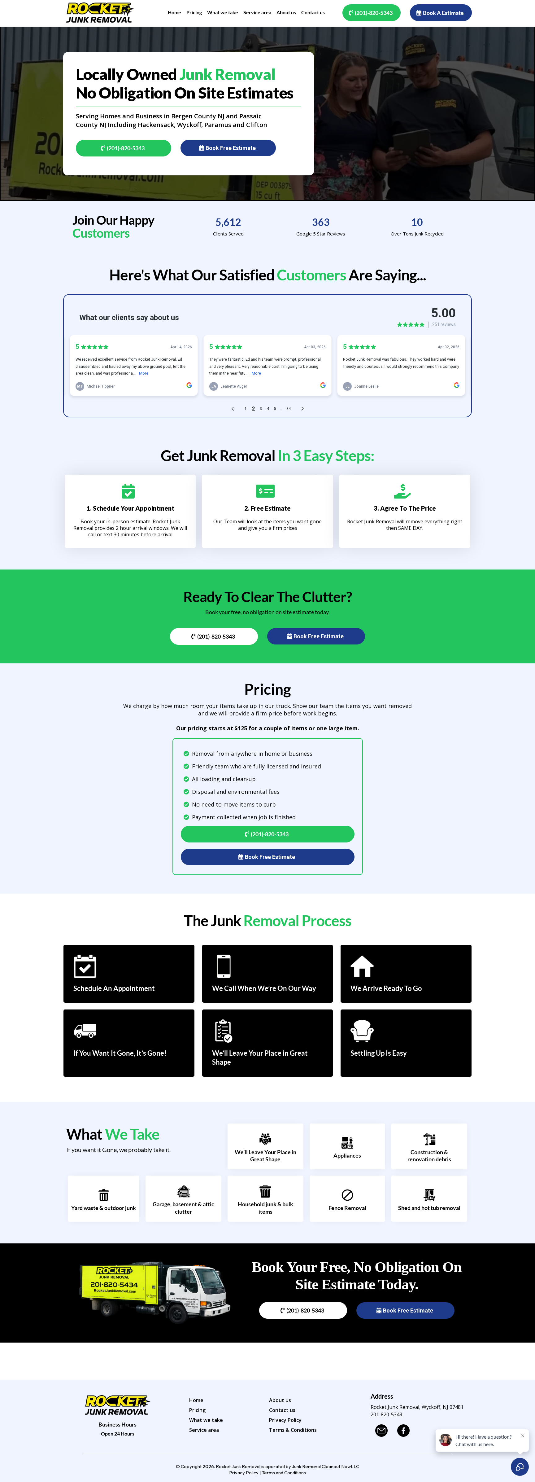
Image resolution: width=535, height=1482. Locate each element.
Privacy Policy (285, 1420)
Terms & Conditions (293, 1430)
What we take (206, 1420)
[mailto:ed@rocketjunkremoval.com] (383, 1430)
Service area (204, 1430)
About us (280, 1400)
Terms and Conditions (284, 1472)
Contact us (282, 1410)
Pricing (197, 1410)
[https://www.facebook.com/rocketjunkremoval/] (405, 1430)
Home (196, 1400)
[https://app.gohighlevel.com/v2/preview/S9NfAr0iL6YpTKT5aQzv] (100, 12)
